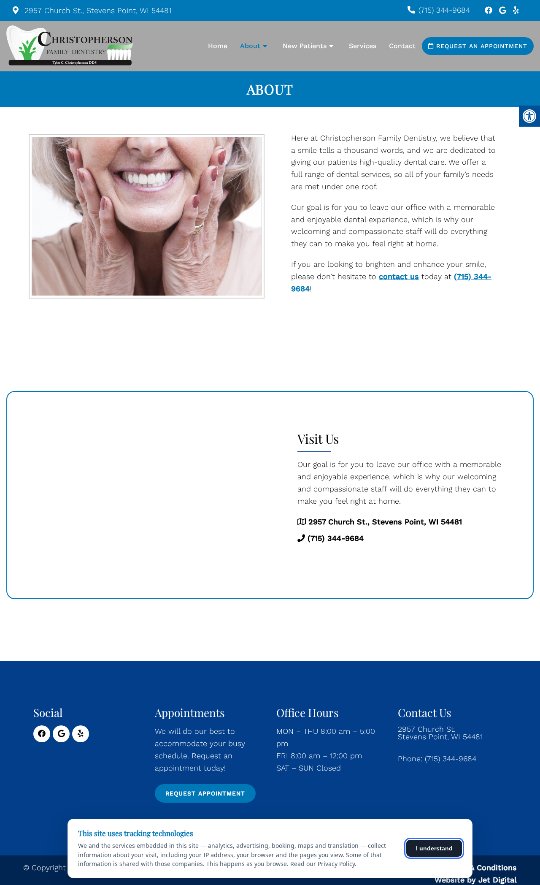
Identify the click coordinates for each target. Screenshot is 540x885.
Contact (402, 46)
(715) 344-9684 (444, 9)
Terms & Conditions (481, 867)
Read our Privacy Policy (322, 864)
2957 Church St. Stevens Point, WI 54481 (440, 733)
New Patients (305, 46)
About (250, 46)
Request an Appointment (480, 46)
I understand (434, 848)
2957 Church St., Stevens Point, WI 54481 (96, 10)
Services (362, 46)
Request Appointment (205, 793)
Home (217, 46)
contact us (399, 276)
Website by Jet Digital (476, 879)
